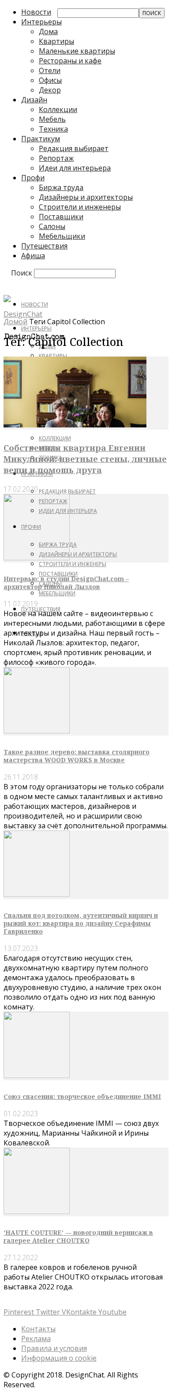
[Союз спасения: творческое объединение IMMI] (37, 1075)
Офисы (50, 80)
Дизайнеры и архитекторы (86, 197)
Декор (50, 90)
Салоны (52, 226)
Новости (36, 12)
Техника (53, 129)
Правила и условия (54, 1348)
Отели (49, 70)
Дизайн (34, 100)
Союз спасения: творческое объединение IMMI (82, 1096)
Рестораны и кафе (70, 61)
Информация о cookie (59, 1358)
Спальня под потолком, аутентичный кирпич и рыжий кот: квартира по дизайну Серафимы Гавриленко (81, 923)
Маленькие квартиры (77, 51)
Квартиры (56, 41)
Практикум (40, 139)
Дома (48, 31)
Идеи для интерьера (75, 168)
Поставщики (61, 216)
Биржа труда (61, 187)
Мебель (52, 119)
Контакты (38, 1329)
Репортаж (56, 158)
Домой (15, 321)
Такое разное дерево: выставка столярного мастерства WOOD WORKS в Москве (77, 756)
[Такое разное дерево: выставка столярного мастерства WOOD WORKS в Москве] (37, 731)
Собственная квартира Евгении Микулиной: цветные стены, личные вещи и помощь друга (85, 458)
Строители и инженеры (80, 207)
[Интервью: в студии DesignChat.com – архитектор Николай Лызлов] (37, 558)
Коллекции (58, 109)
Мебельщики (62, 236)
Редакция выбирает (73, 148)
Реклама (36, 1338)
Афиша (33, 255)
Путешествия (44, 246)
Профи (33, 177)
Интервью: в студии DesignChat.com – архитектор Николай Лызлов (66, 582)
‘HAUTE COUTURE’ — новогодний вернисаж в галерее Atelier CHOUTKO (78, 1236)
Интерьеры (41, 22)
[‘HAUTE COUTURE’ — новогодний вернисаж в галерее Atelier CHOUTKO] (37, 1211)
